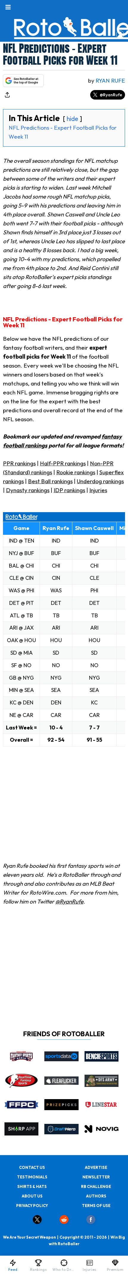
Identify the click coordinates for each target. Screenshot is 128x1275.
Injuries (98, 490)
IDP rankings (69, 490)
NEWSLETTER (96, 1177)
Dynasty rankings (27, 490)
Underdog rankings (100, 481)
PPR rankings (19, 463)
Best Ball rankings (50, 481)
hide (72, 118)
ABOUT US (32, 1196)
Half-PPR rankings (63, 463)
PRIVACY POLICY (32, 1205)
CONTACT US (32, 1167)
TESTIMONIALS (32, 1177)
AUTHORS (96, 1196)
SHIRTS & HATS (32, 1186)
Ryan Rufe (110, 80)
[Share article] (7, 95)
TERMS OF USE (96, 1205)
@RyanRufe (111, 94)
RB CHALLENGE (96, 1186)
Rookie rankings (75, 472)
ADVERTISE (96, 1167)
